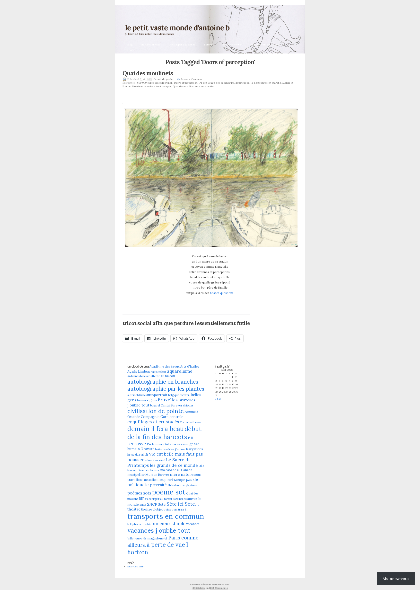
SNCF (152, 504)
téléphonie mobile (139, 524)
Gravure (147, 449)
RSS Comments (219, 588)
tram (174, 509)
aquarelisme (179, 371)
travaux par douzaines (182, 44)
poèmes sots (139, 493)
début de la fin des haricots (164, 433)
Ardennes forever (138, 376)
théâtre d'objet (152, 509)
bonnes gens (147, 400)
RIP (141, 499)
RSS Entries (198, 588)
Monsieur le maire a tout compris (151, 86)
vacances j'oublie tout (159, 530)
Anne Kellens (158, 371)
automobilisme (136, 395)
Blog (129, 44)
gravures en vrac (150, 44)
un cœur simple (169, 523)
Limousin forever (148, 470)
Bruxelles (168, 400)
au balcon (168, 376)
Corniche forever (191, 422)
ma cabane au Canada (176, 470)
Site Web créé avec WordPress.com (209, 584)
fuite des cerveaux (177, 444)
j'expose (180, 449)
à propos (208, 44)
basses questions (222, 293)
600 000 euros (145, 82)
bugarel (155, 405)
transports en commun (165, 516)
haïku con (161, 449)
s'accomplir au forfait (158, 499)
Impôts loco (242, 82)
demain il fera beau (155, 428)
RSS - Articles (135, 566)
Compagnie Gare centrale (162, 416)
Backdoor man (164, 82)
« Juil (218, 399)
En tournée (156, 444)
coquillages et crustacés (153, 421)
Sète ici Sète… (182, 504)
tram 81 (182, 509)
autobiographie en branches (162, 381)
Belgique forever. (179, 395)
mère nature (181, 474)
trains (167, 509)
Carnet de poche (163, 79)
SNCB (143, 504)
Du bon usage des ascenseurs (216, 82)
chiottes (188, 405)
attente (155, 376)
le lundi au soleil (155, 460)
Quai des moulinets (147, 73)
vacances (193, 524)
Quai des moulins (183, 86)
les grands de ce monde (174, 465)
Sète (162, 504)
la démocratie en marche (266, 82)
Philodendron (176, 485)
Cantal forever (171, 405)
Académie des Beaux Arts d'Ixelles (174, 366)
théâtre (133, 509)
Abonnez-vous (396, 578)
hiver (171, 449)
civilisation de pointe (155, 410)
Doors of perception (185, 82)
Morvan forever (157, 475)
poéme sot (168, 491)
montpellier (136, 474)
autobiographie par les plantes (165, 388)
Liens (130, 50)
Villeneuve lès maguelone (145, 538)
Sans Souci (179, 499)
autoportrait (156, 395)
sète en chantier (204, 86)
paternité (158, 485)
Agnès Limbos (138, 371)
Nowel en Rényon (232, 44)
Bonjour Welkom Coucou (265, 44)
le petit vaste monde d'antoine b (177, 27)
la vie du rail (135, 454)
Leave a (192, 79)
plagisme (191, 485)
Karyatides (194, 449)
